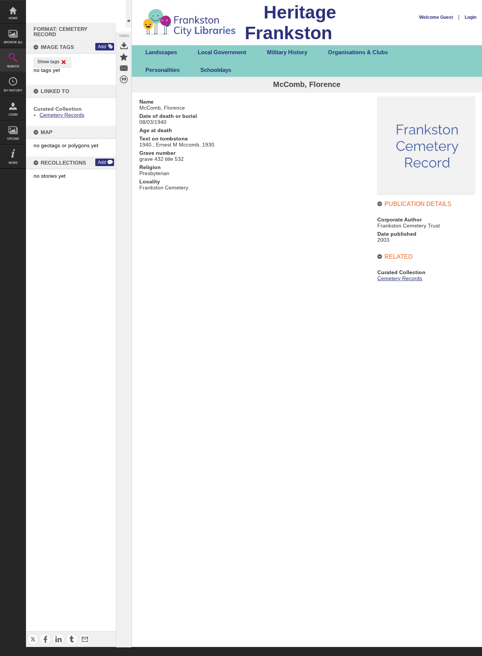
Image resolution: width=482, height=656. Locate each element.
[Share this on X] (33, 635)
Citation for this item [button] (123, 79)
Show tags (48, 61)
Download (123, 45)
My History (13, 90)
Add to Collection (123, 57)
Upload (13, 138)
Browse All (13, 42)
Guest (446, 17)
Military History (287, 52)
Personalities (162, 70)
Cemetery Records (62, 115)
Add (102, 46)
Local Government (222, 52)
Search (13, 66)
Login (13, 114)
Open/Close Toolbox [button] (128, 13)
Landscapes (161, 52)
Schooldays (215, 70)
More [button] (13, 163)
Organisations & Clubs (358, 52)
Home (13, 18)
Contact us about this (123, 68)
